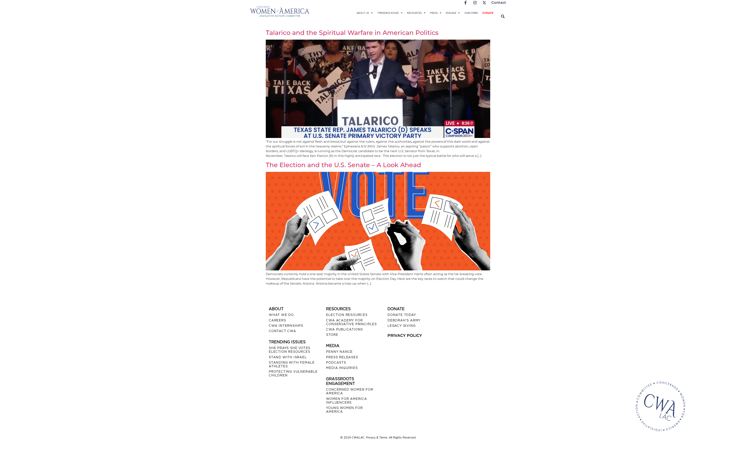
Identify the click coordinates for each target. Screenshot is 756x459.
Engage (451, 12)
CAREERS (277, 320)
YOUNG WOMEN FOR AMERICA (344, 409)
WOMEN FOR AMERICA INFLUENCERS (346, 400)
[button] (502, 16)
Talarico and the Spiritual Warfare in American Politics (352, 32)
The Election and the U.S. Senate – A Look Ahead (343, 165)
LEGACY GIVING (401, 326)
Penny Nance (339, 352)
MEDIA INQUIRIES (342, 368)
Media (434, 12)
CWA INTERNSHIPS (286, 326)
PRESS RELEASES (342, 357)
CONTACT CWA (282, 331)
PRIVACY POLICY (404, 335)
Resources (414, 12)
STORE (332, 335)
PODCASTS (336, 362)
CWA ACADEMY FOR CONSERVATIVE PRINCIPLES (351, 322)
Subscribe (471, 12)
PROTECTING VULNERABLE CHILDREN (293, 373)
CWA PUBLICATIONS (344, 329)
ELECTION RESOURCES (346, 315)
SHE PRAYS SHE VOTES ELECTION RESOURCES (289, 350)
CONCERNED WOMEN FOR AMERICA (349, 391)
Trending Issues (388, 12)
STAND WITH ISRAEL (288, 357)
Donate (488, 12)
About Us (362, 12)
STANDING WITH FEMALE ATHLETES (292, 364)
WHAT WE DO (281, 315)
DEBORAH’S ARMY (404, 320)
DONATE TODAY (401, 315)
